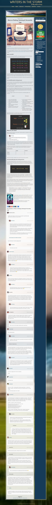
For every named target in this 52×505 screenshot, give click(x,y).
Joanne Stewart (11, 251)
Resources (21, 6)
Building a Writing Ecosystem (41, 41)
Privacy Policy (27, 6)
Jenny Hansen (11, 394)
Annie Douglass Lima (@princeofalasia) (15, 237)
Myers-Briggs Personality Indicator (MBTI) (19, 51)
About (17, 6)
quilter (32, 176)
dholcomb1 (11, 368)
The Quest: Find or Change (41, 42)
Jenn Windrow (39, 57)
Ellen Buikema (39, 56)
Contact (38, 6)
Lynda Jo (10, 437)
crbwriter (10, 275)
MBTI (23, 75)
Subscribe (34, 6)
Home (13, 6)
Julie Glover (9, 46)
